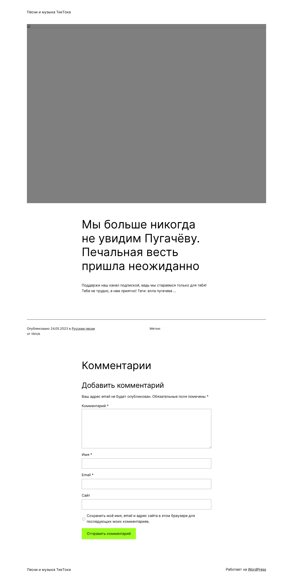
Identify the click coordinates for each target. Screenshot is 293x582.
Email (87, 475)
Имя (87, 454)
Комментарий (95, 406)
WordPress (257, 569)
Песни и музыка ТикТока (49, 12)
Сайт (86, 495)
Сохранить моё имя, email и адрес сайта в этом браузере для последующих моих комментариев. (141, 519)
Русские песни (83, 328)
